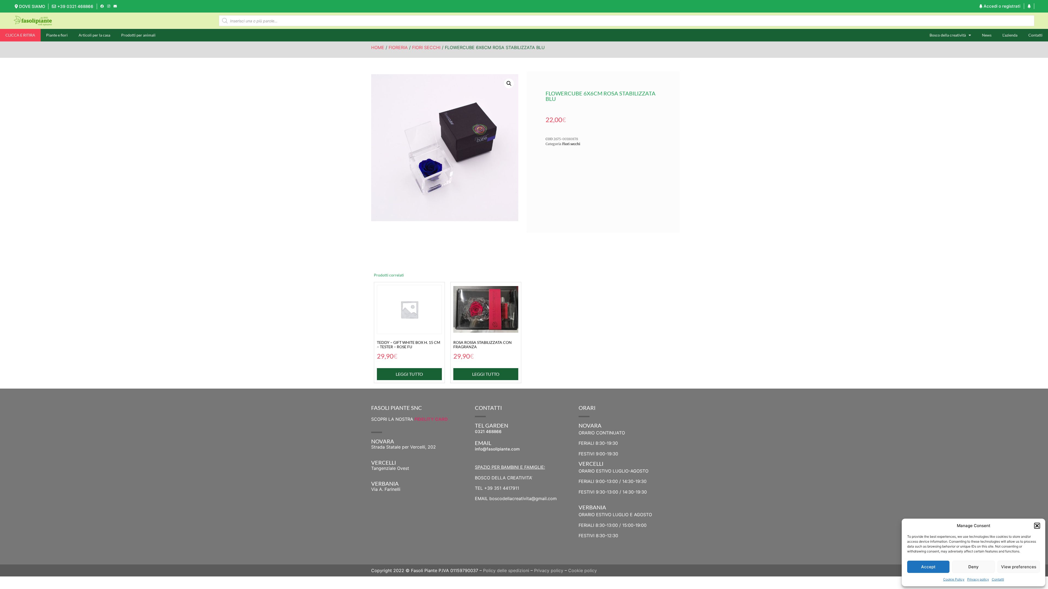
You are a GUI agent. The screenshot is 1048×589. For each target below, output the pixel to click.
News (987, 35)
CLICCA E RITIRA (20, 35)
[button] (1037, 525)
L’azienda (1009, 35)
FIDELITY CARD (431, 419)
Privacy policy (978, 579)
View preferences (1018, 566)
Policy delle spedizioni (506, 570)
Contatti (998, 579)
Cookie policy (582, 570)
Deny (973, 566)
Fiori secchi (426, 47)
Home (377, 47)
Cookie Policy (953, 579)
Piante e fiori (57, 35)
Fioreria (398, 47)
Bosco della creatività (948, 35)
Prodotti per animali (138, 35)
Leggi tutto (409, 374)
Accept (928, 566)
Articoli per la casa (94, 35)
